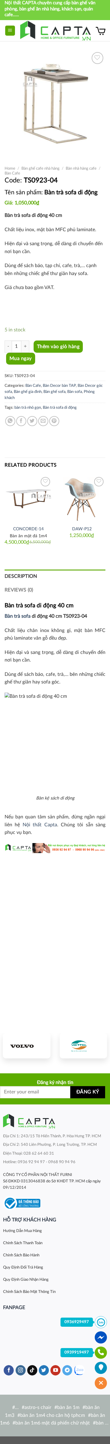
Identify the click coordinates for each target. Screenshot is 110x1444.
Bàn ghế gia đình (28, 392)
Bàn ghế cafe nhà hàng (40, 168)
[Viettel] (83, 1045)
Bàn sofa (74, 392)
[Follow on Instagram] (21, 1370)
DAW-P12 (82, 529)
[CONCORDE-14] (28, 499)
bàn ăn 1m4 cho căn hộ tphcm (52, 1415)
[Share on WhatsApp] (10, 421)
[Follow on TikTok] (32, 1370)
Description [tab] (21, 576)
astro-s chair (37, 1407)
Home (10, 168)
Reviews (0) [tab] (19, 590)
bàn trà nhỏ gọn (27, 407)
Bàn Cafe (12, 173)
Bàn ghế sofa (54, 392)
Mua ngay (20, 358)
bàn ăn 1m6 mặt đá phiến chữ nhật (52, 1423)
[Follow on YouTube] (55, 1370)
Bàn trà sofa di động (60, 407)
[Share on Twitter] (32, 421)
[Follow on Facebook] (9, 1370)
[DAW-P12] (81, 499)
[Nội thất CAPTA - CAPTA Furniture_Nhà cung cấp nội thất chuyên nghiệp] (55, 31)
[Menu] (10, 31)
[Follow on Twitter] (44, 1370)
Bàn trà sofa (18, 616)
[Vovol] (26, 1045)
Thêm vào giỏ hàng (58, 346)
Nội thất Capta (40, 824)
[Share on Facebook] (21, 421)
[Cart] (100, 31)
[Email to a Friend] (43, 421)
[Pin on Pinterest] (54, 421)
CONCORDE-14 (28, 529)
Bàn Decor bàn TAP (59, 385)
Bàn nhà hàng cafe (81, 168)
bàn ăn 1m (68, 1407)
